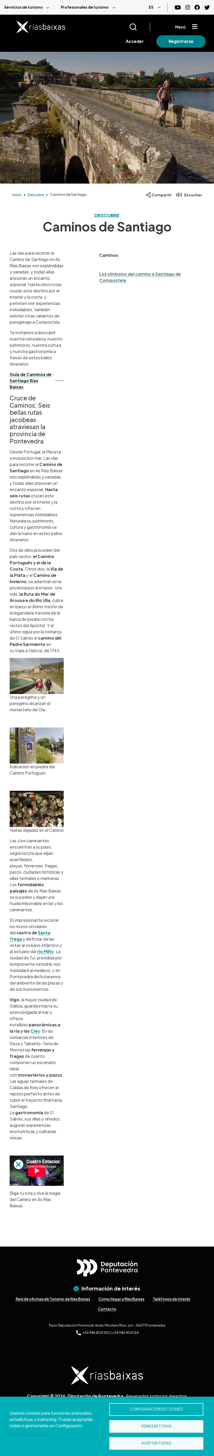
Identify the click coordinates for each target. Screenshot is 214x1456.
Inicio (17, 194)
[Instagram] (187, 7)
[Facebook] (197, 7)
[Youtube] (178, 7)
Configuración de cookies (156, 1409)
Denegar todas (156, 1426)
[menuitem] (28, 7)
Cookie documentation (29, 1434)
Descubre (36, 194)
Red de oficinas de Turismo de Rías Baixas (53, 1298)
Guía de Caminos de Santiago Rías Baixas (31, 381)
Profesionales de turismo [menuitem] (85, 7)
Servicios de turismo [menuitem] (23, 7)
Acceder (135, 41)
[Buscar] (139, 27)
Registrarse (181, 41)
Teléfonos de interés (171, 1298)
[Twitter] (207, 7)
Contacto (107, 1308)
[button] (149, 255)
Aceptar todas (156, 1443)
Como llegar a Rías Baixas (121, 1298)
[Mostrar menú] (194, 27)
